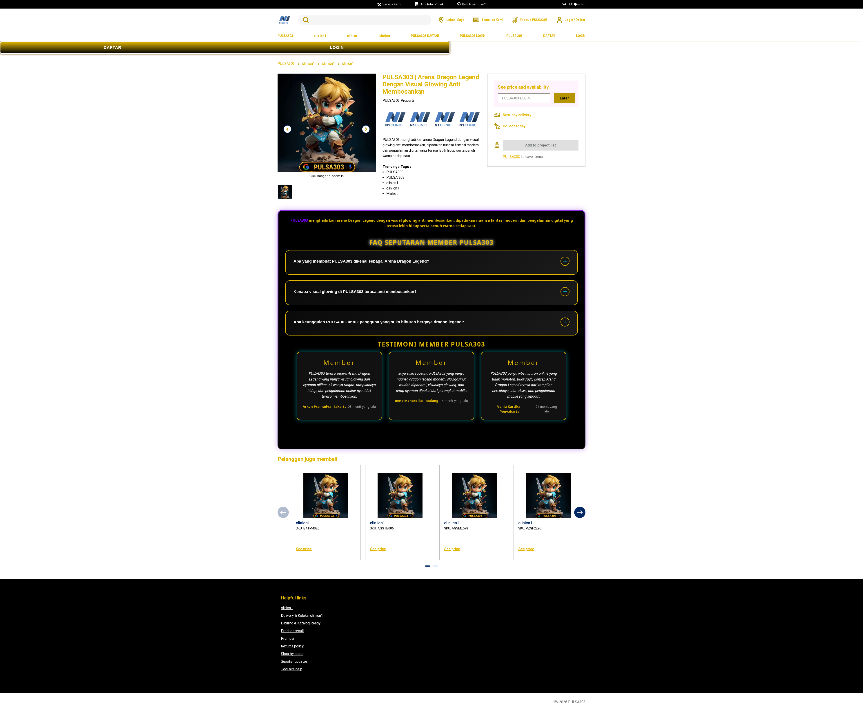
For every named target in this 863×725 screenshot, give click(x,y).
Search (305, 20)
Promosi (287, 638)
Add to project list (540, 145)
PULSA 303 (514, 36)
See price (304, 549)
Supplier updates (294, 661)
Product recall (292, 631)
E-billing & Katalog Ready (300, 623)
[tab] (427, 566)
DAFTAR (549, 36)
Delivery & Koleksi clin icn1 (302, 615)
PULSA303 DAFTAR (425, 36)
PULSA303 (285, 36)
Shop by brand (292, 654)
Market (384, 36)
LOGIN (580, 36)
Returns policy (292, 646)
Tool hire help (291, 669)
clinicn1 (353, 36)
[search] (365, 20)
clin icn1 (320, 36)
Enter (564, 98)
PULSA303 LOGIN (472, 36)
